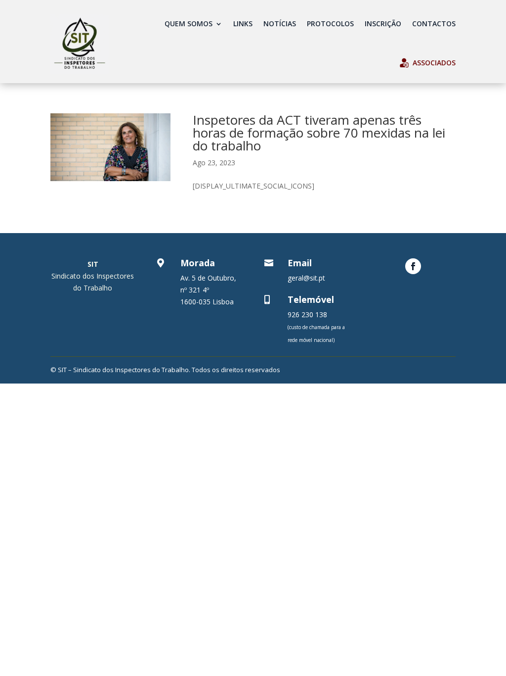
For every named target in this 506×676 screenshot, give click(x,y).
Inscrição (383, 23)
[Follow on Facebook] (413, 266)
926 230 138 (307, 314)
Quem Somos (188, 23)
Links (243, 23)
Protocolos (330, 23)
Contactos (434, 23)
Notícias (279, 23)
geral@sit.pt (306, 278)
